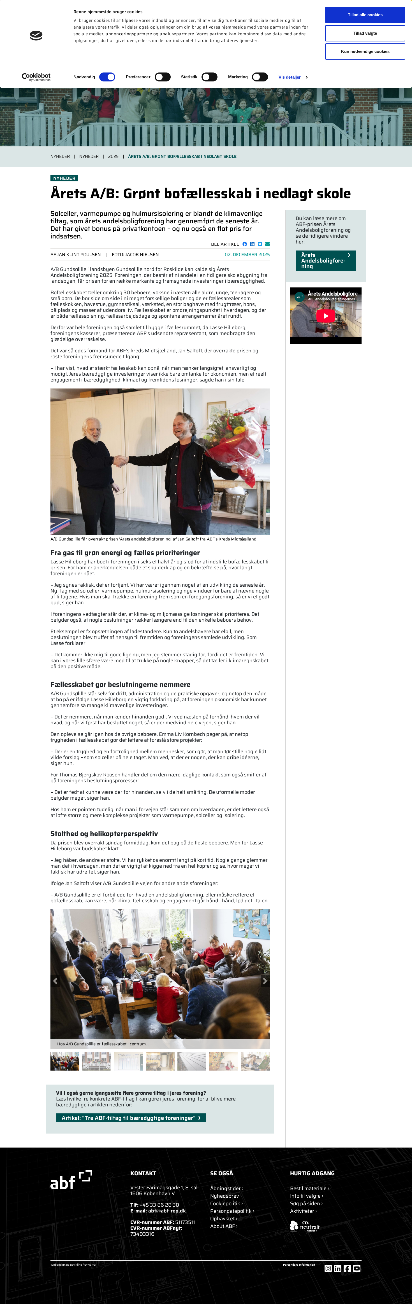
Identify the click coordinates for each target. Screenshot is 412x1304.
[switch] (163, 76)
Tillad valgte (365, 33)
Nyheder (60, 156)
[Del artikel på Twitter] (260, 244)
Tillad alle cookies (365, 14)
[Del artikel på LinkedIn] (252, 244)
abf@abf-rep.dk (167, 1211)
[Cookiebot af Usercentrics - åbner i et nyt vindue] (36, 77)
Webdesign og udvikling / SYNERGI (73, 1265)
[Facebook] (347, 1268)
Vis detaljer (290, 77)
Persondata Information (299, 1265)
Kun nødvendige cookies (365, 51)
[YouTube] (357, 1268)
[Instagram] (328, 1268)
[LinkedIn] (337, 1268)
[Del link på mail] (267, 244)
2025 (113, 156)
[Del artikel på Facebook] (244, 244)
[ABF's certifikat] (326, 1226)
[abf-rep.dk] (86, 1179)
